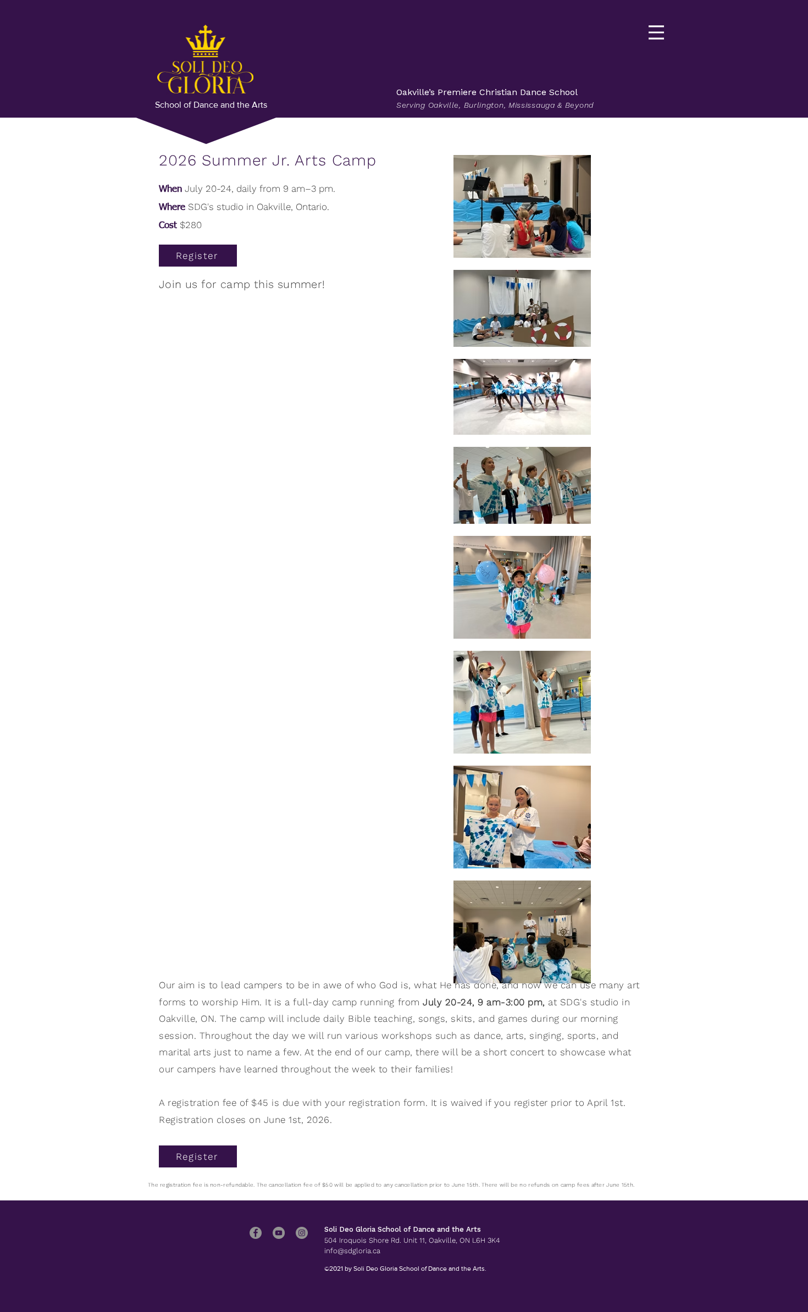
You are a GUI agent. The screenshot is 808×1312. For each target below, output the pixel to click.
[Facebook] (256, 1233)
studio (230, 206)
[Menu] (656, 32)
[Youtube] (279, 1233)
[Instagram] (302, 1233)
